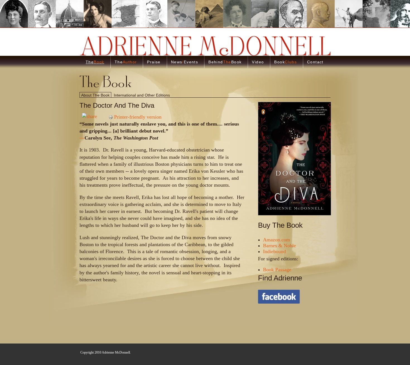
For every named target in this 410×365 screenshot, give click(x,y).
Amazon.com (276, 239)
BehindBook (225, 62)
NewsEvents (184, 62)
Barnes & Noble (279, 245)
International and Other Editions (142, 95)
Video (258, 62)
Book (285, 62)
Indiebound (274, 251)
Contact (315, 62)
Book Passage (277, 269)
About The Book (95, 95)
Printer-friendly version (137, 117)
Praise (153, 62)
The (95, 62)
